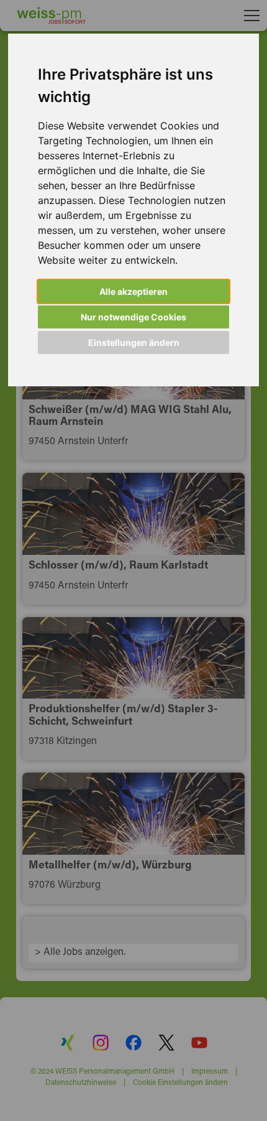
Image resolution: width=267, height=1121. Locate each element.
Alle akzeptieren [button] (133, 291)
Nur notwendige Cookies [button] (133, 317)
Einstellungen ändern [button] (133, 342)
